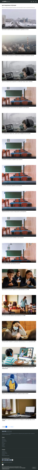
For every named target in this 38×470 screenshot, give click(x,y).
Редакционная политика (5, 455)
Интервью (3, 446)
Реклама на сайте (4, 453)
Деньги (3, 442)
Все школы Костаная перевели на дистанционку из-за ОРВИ (13, 315)
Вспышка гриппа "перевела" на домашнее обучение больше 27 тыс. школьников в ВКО (19, 341)
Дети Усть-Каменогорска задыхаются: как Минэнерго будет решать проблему (17, 81)
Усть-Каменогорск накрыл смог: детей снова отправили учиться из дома (16, 133)
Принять (34, 467)
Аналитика (3, 443)
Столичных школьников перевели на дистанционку (12, 185)
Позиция (3, 444)
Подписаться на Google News (7, 462)
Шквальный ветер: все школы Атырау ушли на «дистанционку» (14, 211)
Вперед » (12, 426)
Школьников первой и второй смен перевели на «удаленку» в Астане (15, 29)
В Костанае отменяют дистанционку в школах (11, 263)
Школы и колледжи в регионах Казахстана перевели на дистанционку (15, 107)
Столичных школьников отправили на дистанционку (12, 159)
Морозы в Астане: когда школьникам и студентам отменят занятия (15, 393)
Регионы (3, 445)
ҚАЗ (33, 1)
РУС (35, 1)
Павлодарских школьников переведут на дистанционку (13, 237)
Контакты (3, 454)
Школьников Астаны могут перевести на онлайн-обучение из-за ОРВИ (15, 289)
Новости (3, 438)
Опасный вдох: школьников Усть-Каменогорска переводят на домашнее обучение (18, 55)
